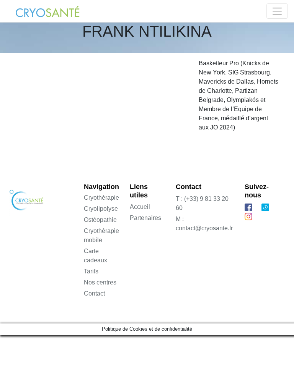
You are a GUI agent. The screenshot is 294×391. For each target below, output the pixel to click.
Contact (94, 293)
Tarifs (91, 271)
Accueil (140, 207)
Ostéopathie (100, 220)
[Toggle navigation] (277, 11)
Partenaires (145, 218)
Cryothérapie (101, 197)
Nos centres (100, 282)
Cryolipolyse (101, 208)
